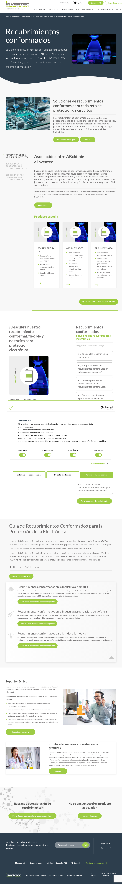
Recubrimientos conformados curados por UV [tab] (15, 177)
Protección (26, 17)
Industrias (67, 9)
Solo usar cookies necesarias (29, 475)
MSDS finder (64, 3)
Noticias (49, 863)
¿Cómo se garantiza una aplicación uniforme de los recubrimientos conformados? (92, 398)
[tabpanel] (28, 113)
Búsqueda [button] (94, 3)
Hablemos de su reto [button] (90, 816)
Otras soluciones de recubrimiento (94, 501)
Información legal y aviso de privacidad (108, 874)
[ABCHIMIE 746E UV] (75, 232)
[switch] (47, 455)
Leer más (57, 771)
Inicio (7, 17)
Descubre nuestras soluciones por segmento (37, 602)
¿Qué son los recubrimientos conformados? (93, 356)
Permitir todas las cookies (96, 475)
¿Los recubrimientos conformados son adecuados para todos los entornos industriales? (94, 487)
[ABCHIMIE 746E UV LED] (46, 232)
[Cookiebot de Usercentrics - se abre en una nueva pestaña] (102, 408)
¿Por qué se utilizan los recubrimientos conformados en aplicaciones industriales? (93, 368)
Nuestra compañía (84, 9)
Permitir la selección (62, 475)
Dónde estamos (36, 863)
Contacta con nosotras (20, 732)
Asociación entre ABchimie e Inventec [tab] (17, 156)
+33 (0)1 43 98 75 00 (74, 875)
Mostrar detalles (98, 464)
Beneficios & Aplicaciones (27, 566)
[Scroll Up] (111, 655)
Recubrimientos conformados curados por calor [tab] (16, 166)
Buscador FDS (61, 863)
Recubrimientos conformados (43, 17)
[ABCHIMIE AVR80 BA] (103, 232)
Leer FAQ (88, 140)
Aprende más (43, 205)
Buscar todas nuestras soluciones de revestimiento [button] (32, 816)
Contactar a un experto (21, 576)
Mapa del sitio (21, 863)
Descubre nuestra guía (66, 140)
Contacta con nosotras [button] (95, 863)
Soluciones (38, 9)
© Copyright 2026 (94, 875)
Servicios (53, 9)
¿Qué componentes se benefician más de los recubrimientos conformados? (92, 383)
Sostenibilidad (105, 9)
